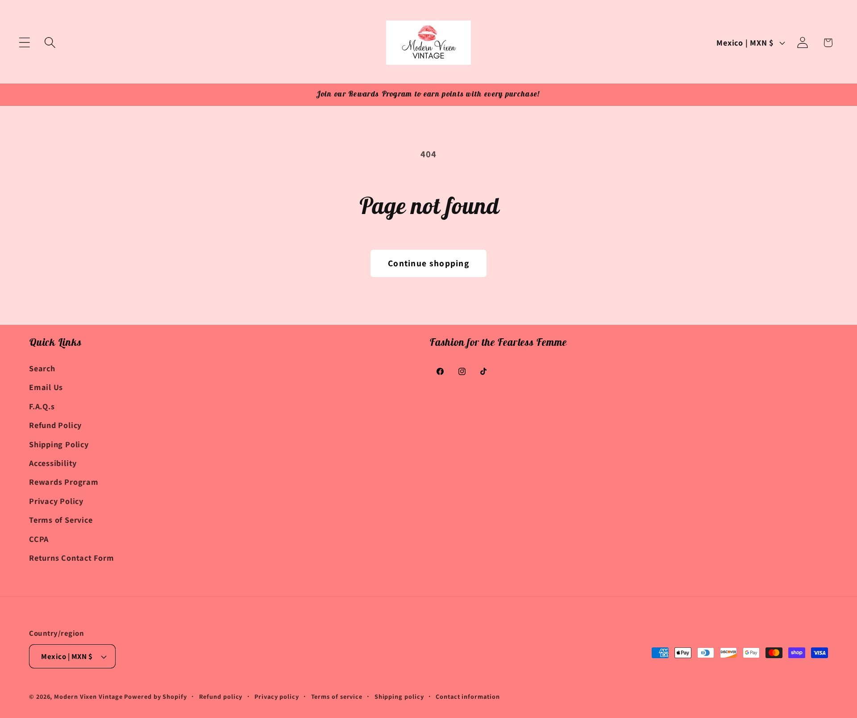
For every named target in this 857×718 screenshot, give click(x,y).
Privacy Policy (56, 500)
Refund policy (221, 696)
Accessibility (53, 463)
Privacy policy (276, 696)
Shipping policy (399, 696)
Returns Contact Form (71, 557)
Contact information (467, 696)
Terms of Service (60, 519)
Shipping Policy (59, 444)
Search (42, 368)
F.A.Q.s (41, 406)
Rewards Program (64, 481)
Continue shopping (428, 263)
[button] (24, 42)
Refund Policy (55, 425)
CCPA (39, 538)
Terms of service (337, 696)
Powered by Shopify (155, 696)
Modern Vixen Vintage (88, 696)
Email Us (46, 387)
